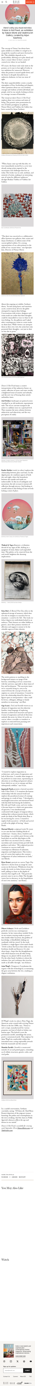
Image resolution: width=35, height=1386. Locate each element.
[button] (5, 1177)
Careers (15, 1376)
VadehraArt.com (7, 1130)
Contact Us (6, 1376)
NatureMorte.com (23, 1128)
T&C (30, 1376)
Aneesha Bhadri (22, 40)
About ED (23, 1376)
